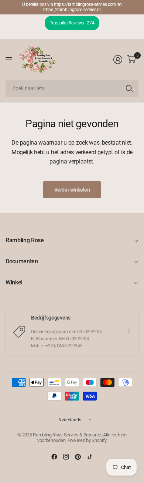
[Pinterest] (78, 457)
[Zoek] (129, 88)
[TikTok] (90, 457)
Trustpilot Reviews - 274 (72, 23)
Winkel (14, 282)
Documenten (22, 261)
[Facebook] (54, 457)
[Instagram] (66, 457)
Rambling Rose (25, 240)
